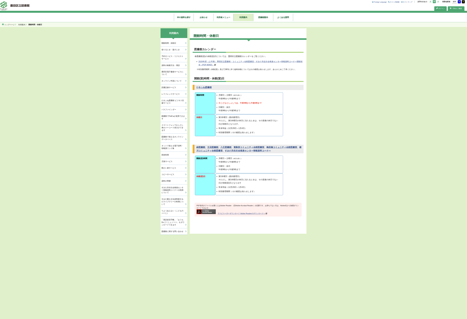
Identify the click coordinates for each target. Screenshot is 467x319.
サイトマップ (407, 2)
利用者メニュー (223, 17)
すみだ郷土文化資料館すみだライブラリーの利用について (172, 201)
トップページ (9, 25)
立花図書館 (212, 147)
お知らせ (203, 17)
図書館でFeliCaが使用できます (173, 117)
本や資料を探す (184, 17)
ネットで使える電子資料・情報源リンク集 (172, 147)
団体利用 (165, 155)
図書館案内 (263, 17)
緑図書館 (200, 147)
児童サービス (167, 161)
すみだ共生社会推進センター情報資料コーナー (248, 150)
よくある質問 (283, 17)
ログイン (441, 8)
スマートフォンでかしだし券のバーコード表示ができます (172, 127)
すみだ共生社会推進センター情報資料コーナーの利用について (172, 190)
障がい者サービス (169, 168)
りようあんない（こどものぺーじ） (172, 212)
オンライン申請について (172, 81)
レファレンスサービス (171, 94)
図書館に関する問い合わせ (172, 231)
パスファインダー (169, 109)
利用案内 (243, 17)
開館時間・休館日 (169, 43)
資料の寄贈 (166, 181)
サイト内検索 (395, 2)
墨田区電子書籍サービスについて (172, 73)
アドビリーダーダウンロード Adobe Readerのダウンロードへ (241, 213)
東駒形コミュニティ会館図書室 (249, 147)
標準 (454, 2)
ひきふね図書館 (204, 87)
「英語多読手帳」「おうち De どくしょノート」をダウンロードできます (173, 222)
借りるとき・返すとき (171, 50)
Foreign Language (380, 2)
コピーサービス (168, 174)
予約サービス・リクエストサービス (172, 57)
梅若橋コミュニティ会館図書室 (281, 147)
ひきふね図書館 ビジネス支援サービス (173, 101)
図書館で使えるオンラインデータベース (172, 138)
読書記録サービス (169, 87)
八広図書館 (225, 147)
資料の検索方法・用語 (171, 65)
